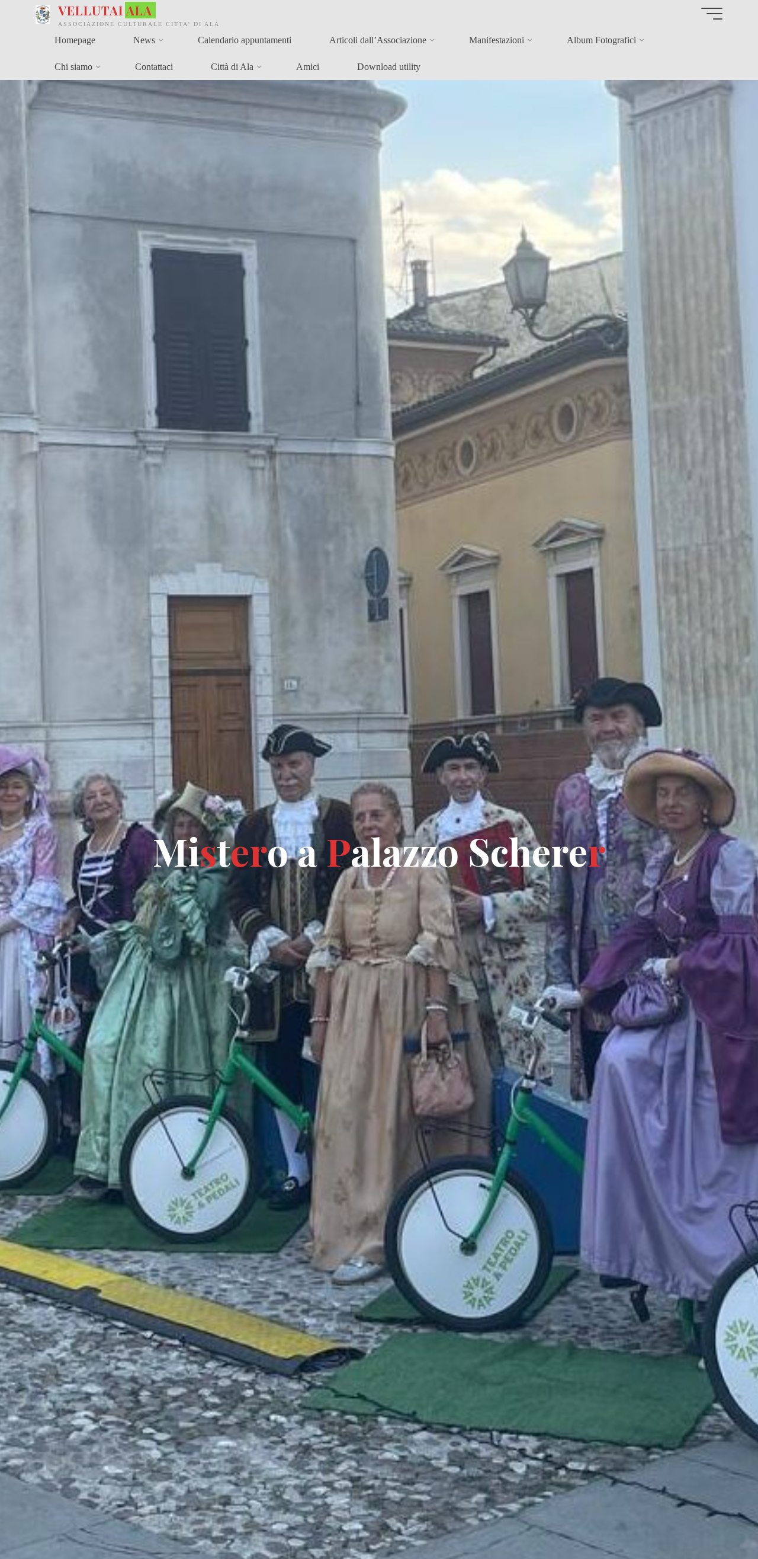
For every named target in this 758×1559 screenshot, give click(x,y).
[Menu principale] (711, 14)
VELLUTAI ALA (105, 10)
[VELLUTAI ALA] (43, 13)
